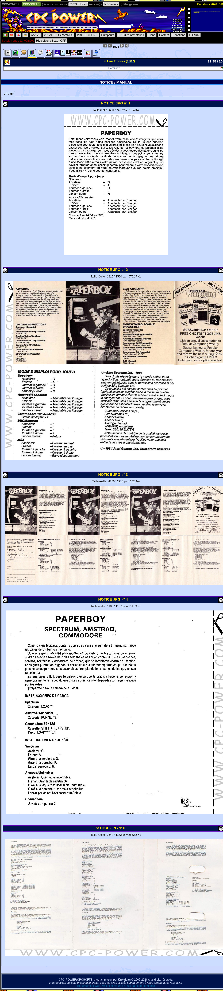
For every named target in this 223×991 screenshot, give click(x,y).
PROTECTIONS (87, 35)
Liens (151, 35)
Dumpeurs (107, 35)
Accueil (35, 35)
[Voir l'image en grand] (116, 254)
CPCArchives (78, 4)
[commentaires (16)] (96, 53)
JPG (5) (9, 93)
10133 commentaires (131, 35)
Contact (164, 35)
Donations (178, 35)
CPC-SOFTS (31, 4)
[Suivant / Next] (5, 105)
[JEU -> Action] (7, 64)
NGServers (111, 4)
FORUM (194, 35)
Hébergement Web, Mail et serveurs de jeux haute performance (116, 985)
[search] (132, 25)
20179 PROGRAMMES (58, 35)
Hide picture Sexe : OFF (51, 40)
